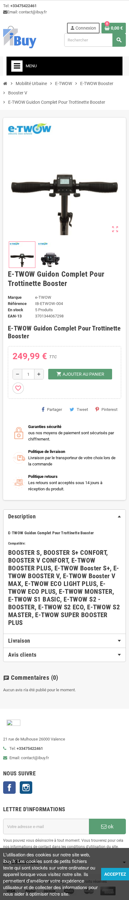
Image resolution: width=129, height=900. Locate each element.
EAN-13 (15, 316)
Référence (17, 303)
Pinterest (109, 409)
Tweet (82, 409)
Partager (54, 409)
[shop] (19, 36)
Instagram (26, 787)
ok (110, 826)
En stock (15, 309)
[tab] (64, 516)
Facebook (9, 787)
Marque (15, 297)
